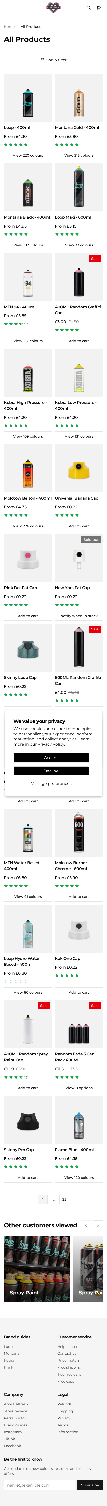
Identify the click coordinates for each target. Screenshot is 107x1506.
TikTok (9, 1439)
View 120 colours (79, 1177)
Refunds (64, 1404)
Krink (8, 1367)
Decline (51, 770)
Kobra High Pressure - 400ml (25, 405)
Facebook (12, 1446)
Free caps (65, 1381)
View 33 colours (79, 245)
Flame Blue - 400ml (74, 1149)
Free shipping (69, 1367)
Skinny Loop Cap (20, 677)
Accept (51, 757)
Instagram (13, 1432)
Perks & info (14, 1418)
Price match (68, 1360)
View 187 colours (28, 245)
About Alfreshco (18, 1404)
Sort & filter (56, 60)
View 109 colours (28, 436)
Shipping (65, 1411)
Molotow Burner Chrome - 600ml (71, 865)
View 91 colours (28, 896)
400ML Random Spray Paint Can (26, 1057)
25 (64, 1199)
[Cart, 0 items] (98, 7)
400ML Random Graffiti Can (78, 310)
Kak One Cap (67, 958)
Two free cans (69, 1374)
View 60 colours (28, 992)
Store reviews (16, 1411)
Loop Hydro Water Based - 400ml (22, 961)
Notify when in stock (79, 616)
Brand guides (15, 1425)
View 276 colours (28, 526)
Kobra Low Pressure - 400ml (76, 405)
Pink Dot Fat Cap (20, 587)
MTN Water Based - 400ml (23, 865)
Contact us (66, 1353)
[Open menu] (8, 7)
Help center (67, 1346)
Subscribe (90, 1485)
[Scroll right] (98, 1225)
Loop (8, 1346)
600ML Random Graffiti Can (78, 680)
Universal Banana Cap (76, 498)
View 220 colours (28, 155)
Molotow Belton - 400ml (28, 498)
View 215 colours (79, 155)
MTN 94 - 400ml (19, 307)
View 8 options (79, 1088)
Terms (62, 1425)
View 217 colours (28, 341)
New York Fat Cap (72, 587)
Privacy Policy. (51, 744)
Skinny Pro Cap (19, 1149)
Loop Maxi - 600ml (73, 217)
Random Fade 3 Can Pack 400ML (74, 1057)
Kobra (9, 1360)
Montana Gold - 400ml (77, 127)
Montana (11, 1353)
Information (67, 1432)
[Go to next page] (75, 1199)
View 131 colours (79, 436)
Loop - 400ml (17, 127)
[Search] (88, 7)
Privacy (63, 1418)
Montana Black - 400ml (27, 217)
